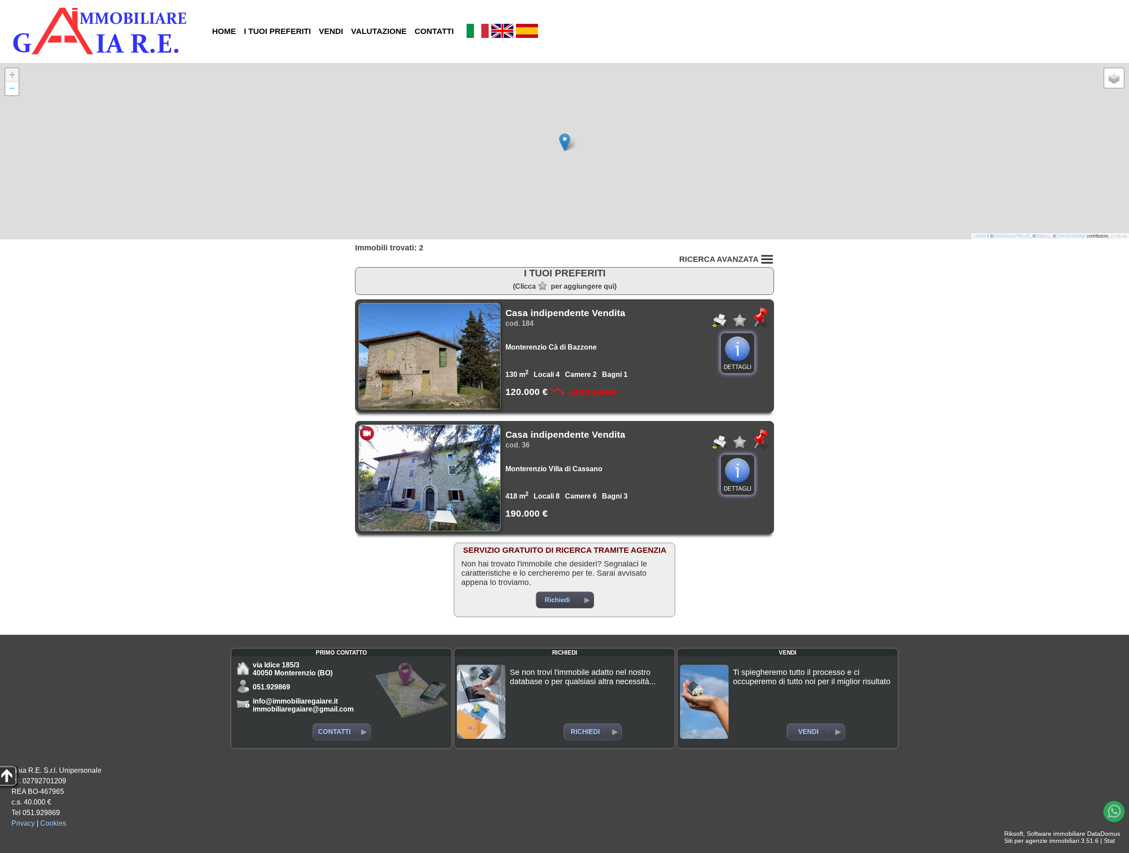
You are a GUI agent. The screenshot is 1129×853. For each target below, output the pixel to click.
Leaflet (980, 236)
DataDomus (1103, 833)
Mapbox (1043, 236)
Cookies (53, 823)
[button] (564, 142)
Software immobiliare (1056, 833)
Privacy (23, 823)
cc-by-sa (1119, 236)
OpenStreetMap (1070, 236)
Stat (1109, 840)
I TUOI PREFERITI (277, 31)
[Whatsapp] (1114, 811)
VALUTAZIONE (379, 31)
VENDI (331, 31)
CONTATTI (434, 31)
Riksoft (1013, 833)
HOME (224, 31)
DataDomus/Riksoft (1011, 236)
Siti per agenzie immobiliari (1041, 840)
